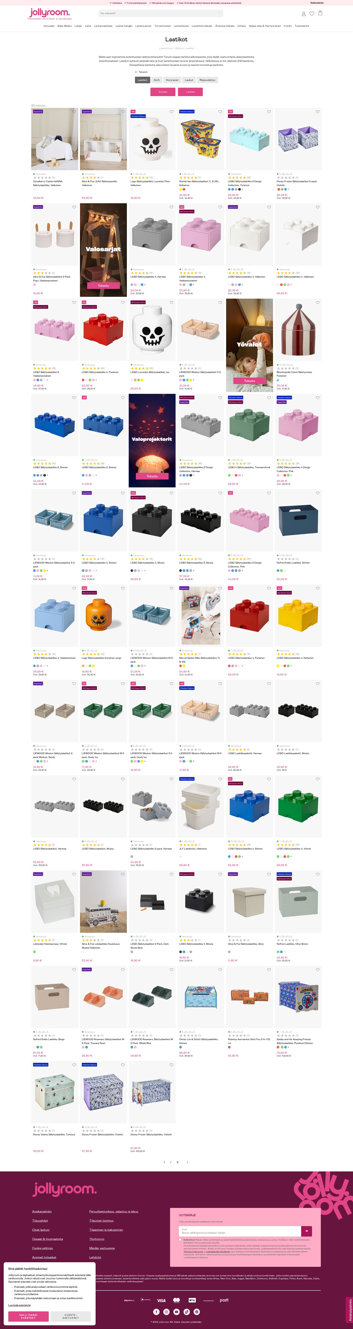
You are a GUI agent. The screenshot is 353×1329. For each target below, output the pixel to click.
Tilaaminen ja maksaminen (106, 1230)
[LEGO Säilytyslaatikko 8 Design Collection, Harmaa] (236, 189)
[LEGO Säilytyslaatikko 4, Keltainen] (278, 666)
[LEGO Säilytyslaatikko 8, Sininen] (232, 189)
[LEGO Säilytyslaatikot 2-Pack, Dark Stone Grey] (132, 952)
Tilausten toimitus (101, 1221)
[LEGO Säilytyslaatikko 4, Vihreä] (278, 856)
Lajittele (190, 91)
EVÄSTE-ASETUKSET (71, 1316)
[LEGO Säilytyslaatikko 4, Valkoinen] (138, 284)
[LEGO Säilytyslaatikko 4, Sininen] (142, 284)
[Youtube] (176, 1312)
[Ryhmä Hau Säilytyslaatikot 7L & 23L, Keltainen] (180, 189)
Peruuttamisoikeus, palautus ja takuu (113, 1211)
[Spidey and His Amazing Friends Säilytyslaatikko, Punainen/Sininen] (278, 189)
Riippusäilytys (207, 80)
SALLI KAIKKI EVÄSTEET (28, 1316)
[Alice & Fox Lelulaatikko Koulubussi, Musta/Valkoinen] (83, 952)
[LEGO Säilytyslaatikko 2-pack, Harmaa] (132, 856)
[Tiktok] (186, 1312)
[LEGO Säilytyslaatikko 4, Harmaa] (132, 284)
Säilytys (179, 48)
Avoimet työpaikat (44, 1257)
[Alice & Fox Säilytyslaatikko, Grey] (229, 952)
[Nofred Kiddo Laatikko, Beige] (285, 570)
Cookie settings (42, 1248)
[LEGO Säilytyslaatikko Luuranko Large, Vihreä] (138, 380)
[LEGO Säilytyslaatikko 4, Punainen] (281, 284)
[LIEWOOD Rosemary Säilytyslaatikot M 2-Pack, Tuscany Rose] (83, 1047)
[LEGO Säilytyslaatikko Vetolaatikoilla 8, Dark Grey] (41, 380)
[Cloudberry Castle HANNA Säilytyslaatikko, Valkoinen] (34, 189)
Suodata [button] (163, 91)
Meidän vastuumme (102, 1248)
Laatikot (190, 48)
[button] (312, 13)
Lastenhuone (165, 48)
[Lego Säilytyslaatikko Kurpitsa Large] (135, 380)
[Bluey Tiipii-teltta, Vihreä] (282, 189)
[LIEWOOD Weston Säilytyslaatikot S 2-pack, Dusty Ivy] (187, 380)
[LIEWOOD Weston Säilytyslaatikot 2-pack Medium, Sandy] (135, 666)
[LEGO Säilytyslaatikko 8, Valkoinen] (44, 380)
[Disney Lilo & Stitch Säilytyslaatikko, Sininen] (180, 1047)
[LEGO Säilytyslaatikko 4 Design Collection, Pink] (288, 284)
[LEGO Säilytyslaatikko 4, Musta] (132, 570)
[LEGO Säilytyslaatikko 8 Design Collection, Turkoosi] (229, 189)
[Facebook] (156, 1312)
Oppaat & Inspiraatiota (47, 1239)
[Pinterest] (197, 1312)
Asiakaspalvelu (317, 2)
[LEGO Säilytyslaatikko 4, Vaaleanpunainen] (135, 284)
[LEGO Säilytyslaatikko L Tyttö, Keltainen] (142, 380)
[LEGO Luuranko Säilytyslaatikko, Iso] (132, 380)
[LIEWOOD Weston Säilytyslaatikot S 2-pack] (180, 380)
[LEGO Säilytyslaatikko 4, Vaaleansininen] (34, 666)
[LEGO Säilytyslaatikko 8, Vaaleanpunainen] (34, 380)
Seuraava (187, 1162)
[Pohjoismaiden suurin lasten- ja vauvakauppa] (49, 12)
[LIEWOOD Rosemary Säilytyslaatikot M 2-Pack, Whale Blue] (86, 1047)
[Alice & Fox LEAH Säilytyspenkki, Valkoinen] (83, 189)
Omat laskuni (40, 1230)
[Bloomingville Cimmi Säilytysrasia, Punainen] (278, 380)
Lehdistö (95, 1257)
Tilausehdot (40, 1221)
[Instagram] (166, 1312)
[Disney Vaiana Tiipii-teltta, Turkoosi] (285, 189)
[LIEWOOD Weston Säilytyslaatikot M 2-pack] (132, 666)
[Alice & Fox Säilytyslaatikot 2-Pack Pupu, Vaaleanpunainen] (34, 284)
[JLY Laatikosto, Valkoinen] (180, 856)
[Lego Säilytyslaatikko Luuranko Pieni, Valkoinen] (132, 189)
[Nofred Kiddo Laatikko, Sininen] (278, 570)
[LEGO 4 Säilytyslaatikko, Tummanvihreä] (285, 284)
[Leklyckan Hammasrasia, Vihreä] (34, 952)
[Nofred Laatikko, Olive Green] (281, 570)
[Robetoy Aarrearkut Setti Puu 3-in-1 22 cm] (229, 1047)
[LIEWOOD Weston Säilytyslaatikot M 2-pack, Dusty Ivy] (138, 666)
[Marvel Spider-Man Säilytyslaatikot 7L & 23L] (184, 189)
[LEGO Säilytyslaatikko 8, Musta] (239, 189)
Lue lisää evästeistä (19, 1305)
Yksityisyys (96, 1239)
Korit (157, 80)
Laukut (189, 80)
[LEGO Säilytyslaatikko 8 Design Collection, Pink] (229, 570)
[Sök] (219, 13)
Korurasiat (172, 80)
